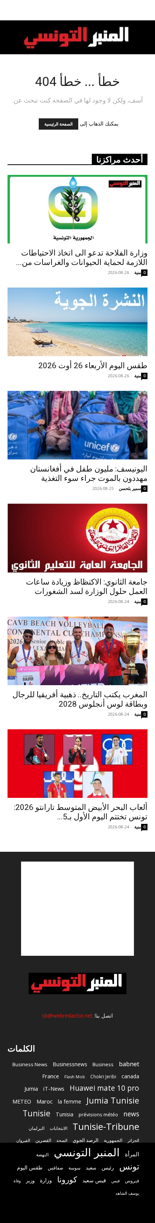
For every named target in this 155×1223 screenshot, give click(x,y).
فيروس (132, 1180)
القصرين (43, 1140)
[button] (144, 10)
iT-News (53, 1088)
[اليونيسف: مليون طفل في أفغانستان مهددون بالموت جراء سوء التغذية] (77, 425)
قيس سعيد (94, 1180)
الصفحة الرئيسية (58, 124)
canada (130, 1076)
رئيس (108, 1167)
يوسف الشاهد (127, 1193)
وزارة (46, 1180)
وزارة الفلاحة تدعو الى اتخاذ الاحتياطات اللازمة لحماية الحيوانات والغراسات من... (81, 257)
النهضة (42, 1154)
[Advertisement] (77, 909)
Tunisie (36, 1113)
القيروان (23, 1140)
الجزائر (133, 1140)
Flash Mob (74, 1076)
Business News (29, 1064)
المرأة (132, 1154)
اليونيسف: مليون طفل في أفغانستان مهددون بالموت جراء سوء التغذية (88, 473)
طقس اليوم (30, 1167)
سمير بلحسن (130, 488)
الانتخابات (58, 1128)
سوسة (74, 1168)
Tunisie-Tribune (106, 1126)
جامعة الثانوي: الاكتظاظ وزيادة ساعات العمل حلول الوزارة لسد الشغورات (86, 586)
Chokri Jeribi (103, 1076)
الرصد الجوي (86, 1140)
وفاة (17, 1180)
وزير (30, 1180)
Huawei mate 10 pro (104, 1088)
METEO (21, 1101)
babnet (129, 1064)
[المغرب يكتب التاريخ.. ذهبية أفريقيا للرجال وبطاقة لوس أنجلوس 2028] (77, 651)
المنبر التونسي (87, 1152)
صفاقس (55, 1168)
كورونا (67, 1179)
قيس (115, 1180)
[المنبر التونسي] (77, 38)
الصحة (61, 1140)
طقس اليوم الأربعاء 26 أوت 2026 (92, 365)
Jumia (31, 1088)
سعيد (91, 1167)
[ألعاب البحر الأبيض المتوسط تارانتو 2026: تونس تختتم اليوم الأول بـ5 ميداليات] (77, 763)
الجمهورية (113, 1140)
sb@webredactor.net (67, 1015)
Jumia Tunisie (113, 1100)
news (131, 1114)
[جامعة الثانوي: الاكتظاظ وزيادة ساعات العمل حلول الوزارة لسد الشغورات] (77, 538)
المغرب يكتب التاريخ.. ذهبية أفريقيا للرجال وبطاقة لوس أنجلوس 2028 (79, 699)
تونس (129, 1166)
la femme (69, 1101)
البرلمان (36, 1128)
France (50, 1076)
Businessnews (70, 1064)
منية (137, 272)
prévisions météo (98, 1114)
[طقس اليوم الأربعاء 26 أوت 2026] (77, 322)
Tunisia (64, 1114)
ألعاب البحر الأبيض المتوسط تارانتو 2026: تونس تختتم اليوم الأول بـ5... (80, 812)
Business (103, 1064)
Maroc (44, 1101)
